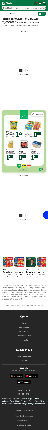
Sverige (31, 403)
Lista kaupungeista (24, 336)
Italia (4, 403)
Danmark (24, 401)
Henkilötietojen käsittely (24, 425)
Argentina (15, 398)
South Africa (40, 403)
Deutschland (14, 401)
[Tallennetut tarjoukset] (36, 3)
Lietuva (9, 403)
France (31, 401)
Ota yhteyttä (24, 327)
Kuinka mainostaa (24, 356)
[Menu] (44, 3)
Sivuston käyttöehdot (24, 420)
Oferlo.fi (30, 410)
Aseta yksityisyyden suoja (24, 416)
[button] (40, 3)
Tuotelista (24, 340)
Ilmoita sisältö (24, 331)
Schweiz (5, 401)
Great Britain (39, 401)
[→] (27, 70)
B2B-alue (24, 360)
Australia (23, 398)
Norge (24, 403)
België (30, 398)
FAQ (24, 323)
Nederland (17, 403)
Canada (37, 398)
